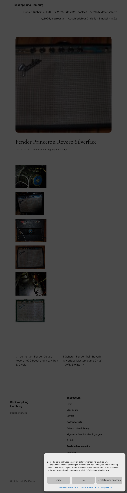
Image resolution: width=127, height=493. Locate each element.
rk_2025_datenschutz (83, 487)
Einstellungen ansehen (109, 480)
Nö (83, 480)
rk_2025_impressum (103, 487)
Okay (58, 480)
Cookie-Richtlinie (65, 487)
